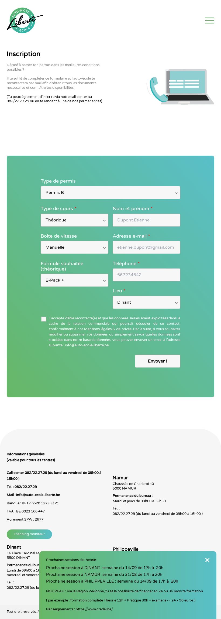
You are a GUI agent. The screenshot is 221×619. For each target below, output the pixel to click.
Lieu (119, 290)
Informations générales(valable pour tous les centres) (31, 457)
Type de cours (59, 208)
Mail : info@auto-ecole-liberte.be (33, 495)
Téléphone (126, 263)
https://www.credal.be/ (94, 609)
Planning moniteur (29, 534)
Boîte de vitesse (59, 236)
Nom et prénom (133, 208)
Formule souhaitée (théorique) (62, 266)
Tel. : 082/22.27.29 (22, 487)
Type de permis (58, 181)
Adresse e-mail (131, 236)
